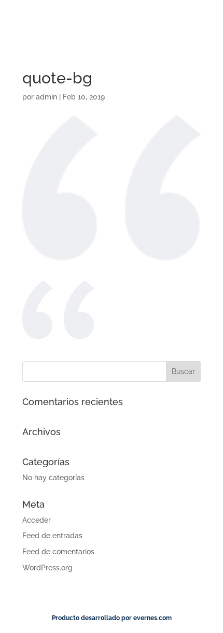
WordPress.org (47, 568)
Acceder (36, 520)
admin (46, 97)
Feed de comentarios (58, 552)
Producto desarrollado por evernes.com (112, 618)
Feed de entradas (52, 535)
